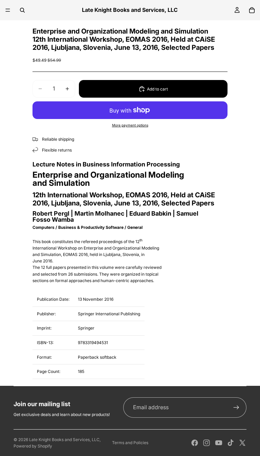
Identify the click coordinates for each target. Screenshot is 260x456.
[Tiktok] (230, 443)
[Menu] (8, 10)
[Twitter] (242, 443)
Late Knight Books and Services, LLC (64, 439)
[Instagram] (206, 443)
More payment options (130, 125)
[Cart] (251, 10)
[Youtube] (219, 443)
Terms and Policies (130, 442)
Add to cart (157, 89)
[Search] (22, 10)
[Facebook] (195, 443)
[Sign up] (236, 407)
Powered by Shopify (33, 446)
